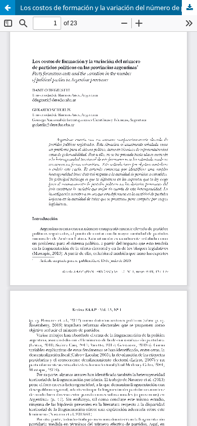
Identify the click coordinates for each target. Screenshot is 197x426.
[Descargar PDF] (189, 7)
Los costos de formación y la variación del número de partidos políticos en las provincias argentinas (108, 7)
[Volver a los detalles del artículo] (7, 7)
